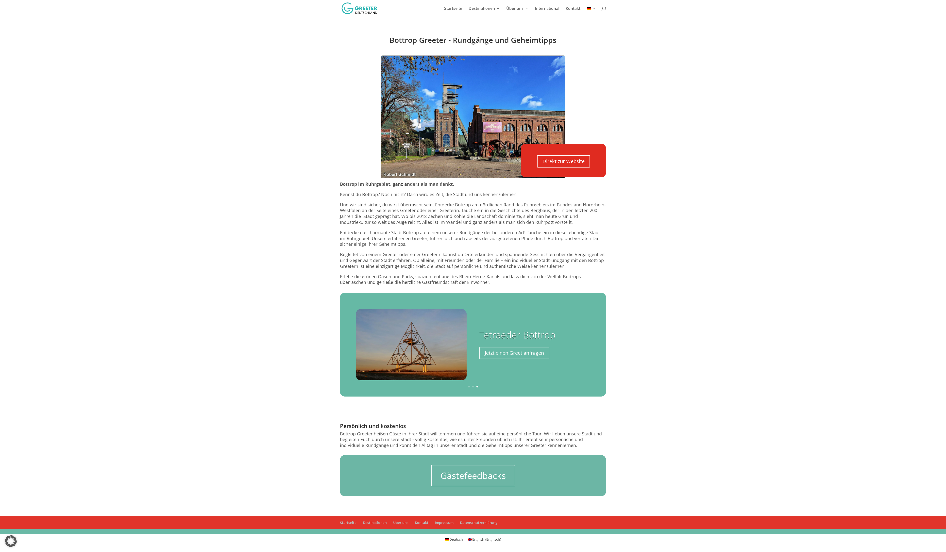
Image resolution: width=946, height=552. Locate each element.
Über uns (515, 9)
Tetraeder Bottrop (517, 334)
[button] (11, 541)
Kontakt (573, 9)
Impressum (444, 522)
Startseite (453, 9)
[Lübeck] (473, 177)
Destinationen (482, 9)
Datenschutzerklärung (478, 522)
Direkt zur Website (563, 161)
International (547, 9)
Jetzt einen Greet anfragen (514, 353)
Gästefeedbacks (473, 476)
